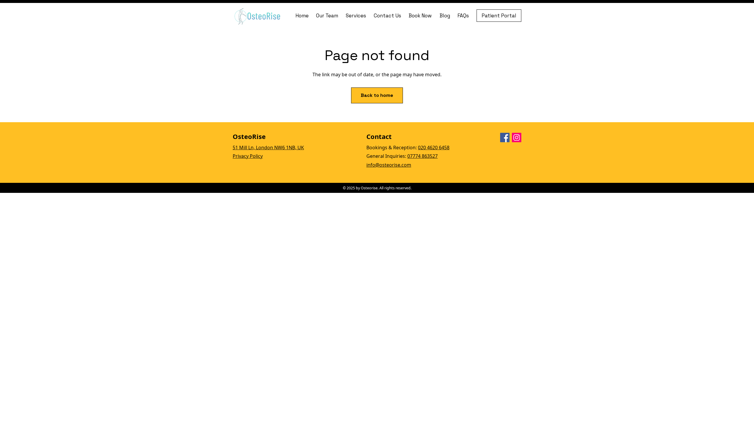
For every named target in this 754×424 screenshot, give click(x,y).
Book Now (420, 15)
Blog (444, 15)
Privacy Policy (248, 156)
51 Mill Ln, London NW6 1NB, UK (268, 147)
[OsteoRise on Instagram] (516, 137)
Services (356, 15)
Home (302, 15)
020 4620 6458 (433, 147)
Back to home (377, 95)
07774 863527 (422, 156)
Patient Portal (499, 15)
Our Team (327, 15)
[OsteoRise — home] (258, 15)
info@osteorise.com (388, 165)
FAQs (463, 15)
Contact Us (387, 15)
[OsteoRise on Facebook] (505, 137)
